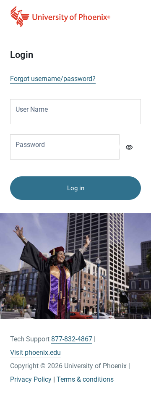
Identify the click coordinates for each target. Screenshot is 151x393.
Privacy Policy (31, 379)
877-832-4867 (71, 339)
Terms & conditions (85, 379)
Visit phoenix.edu (35, 352)
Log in (75, 188)
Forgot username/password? (53, 79)
